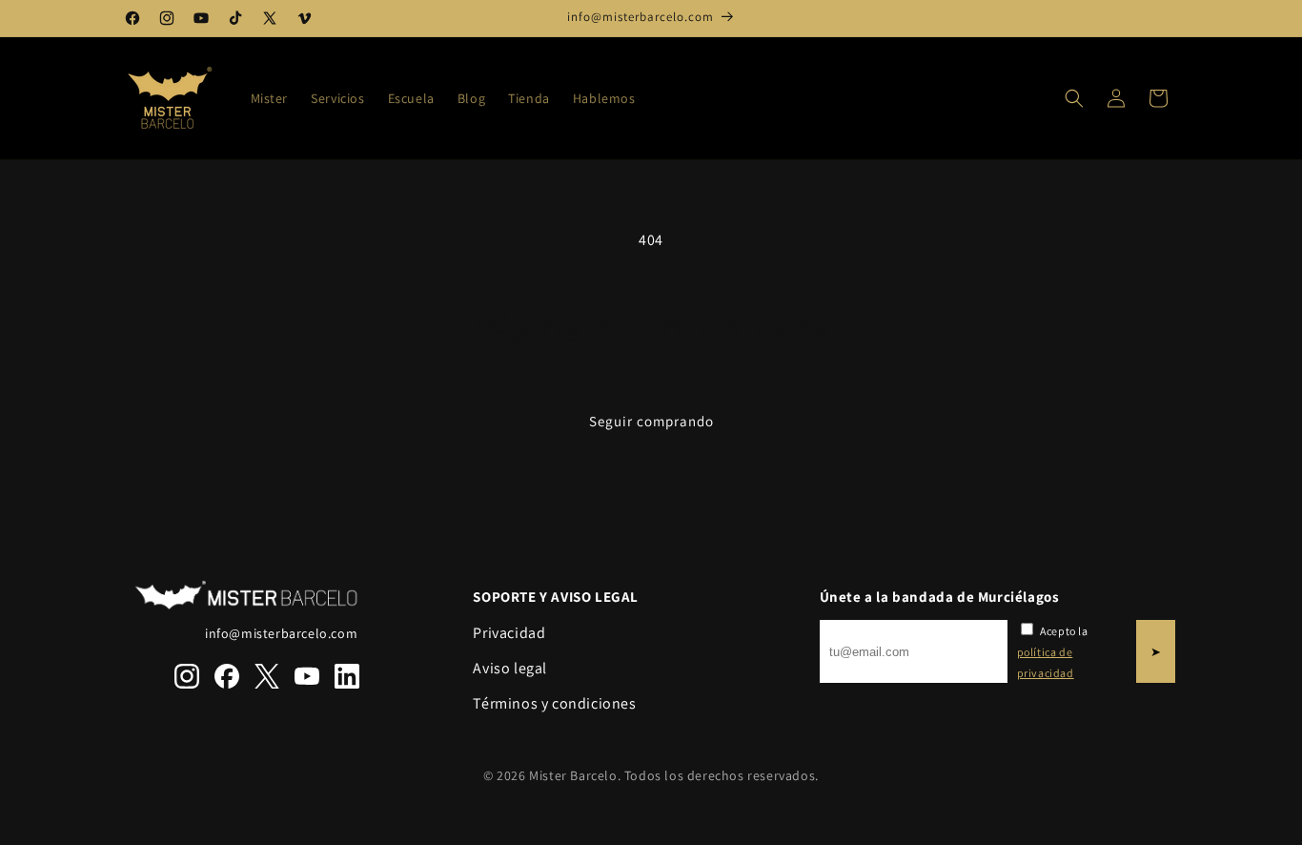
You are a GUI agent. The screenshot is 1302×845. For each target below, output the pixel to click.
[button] (1074, 98)
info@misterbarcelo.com (281, 633)
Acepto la (1052, 651)
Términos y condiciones (554, 703)
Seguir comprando (651, 421)
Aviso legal (510, 668)
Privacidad (509, 633)
